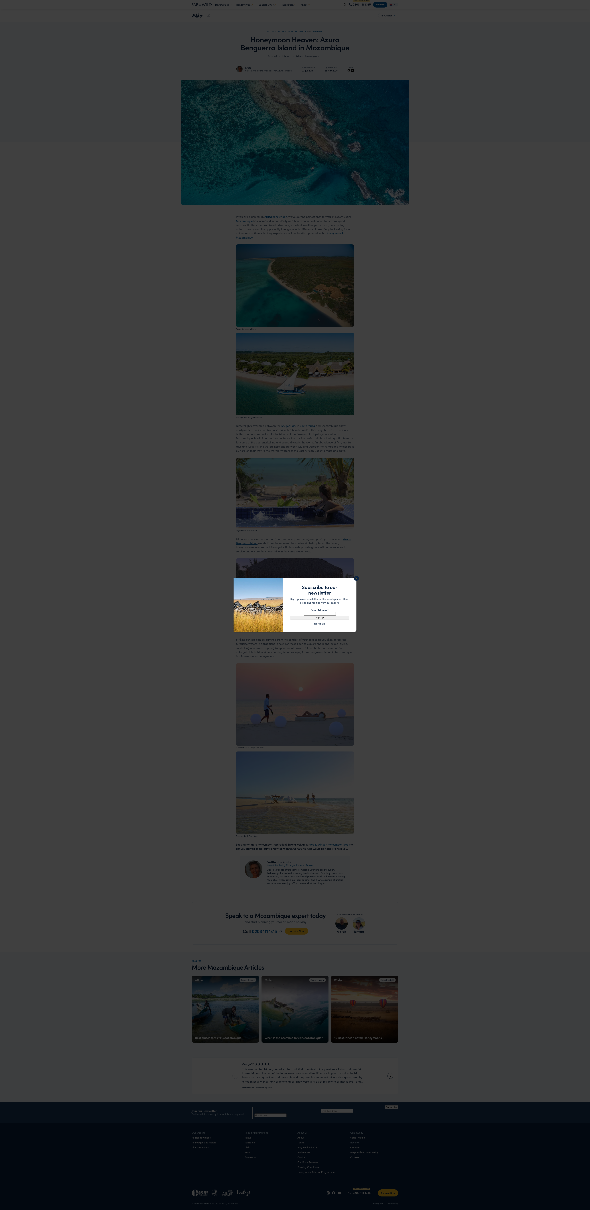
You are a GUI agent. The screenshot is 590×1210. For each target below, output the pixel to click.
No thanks (319, 623)
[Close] (356, 578)
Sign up (319, 617)
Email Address (319, 610)
